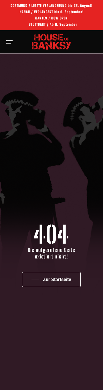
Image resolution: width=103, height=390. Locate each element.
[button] (9, 42)
